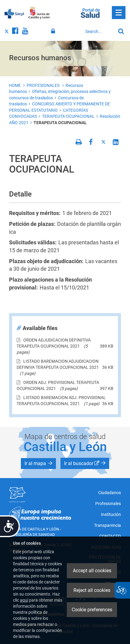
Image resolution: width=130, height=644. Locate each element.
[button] (38, 463)
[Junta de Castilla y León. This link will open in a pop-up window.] (39, 13)
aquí (24, 600)
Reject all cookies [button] (91, 590)
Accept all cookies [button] (92, 570)
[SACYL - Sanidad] (14, 13)
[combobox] (98, 31)
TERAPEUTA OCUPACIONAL (68, 116)
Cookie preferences (92, 610)
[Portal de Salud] (90, 12)
